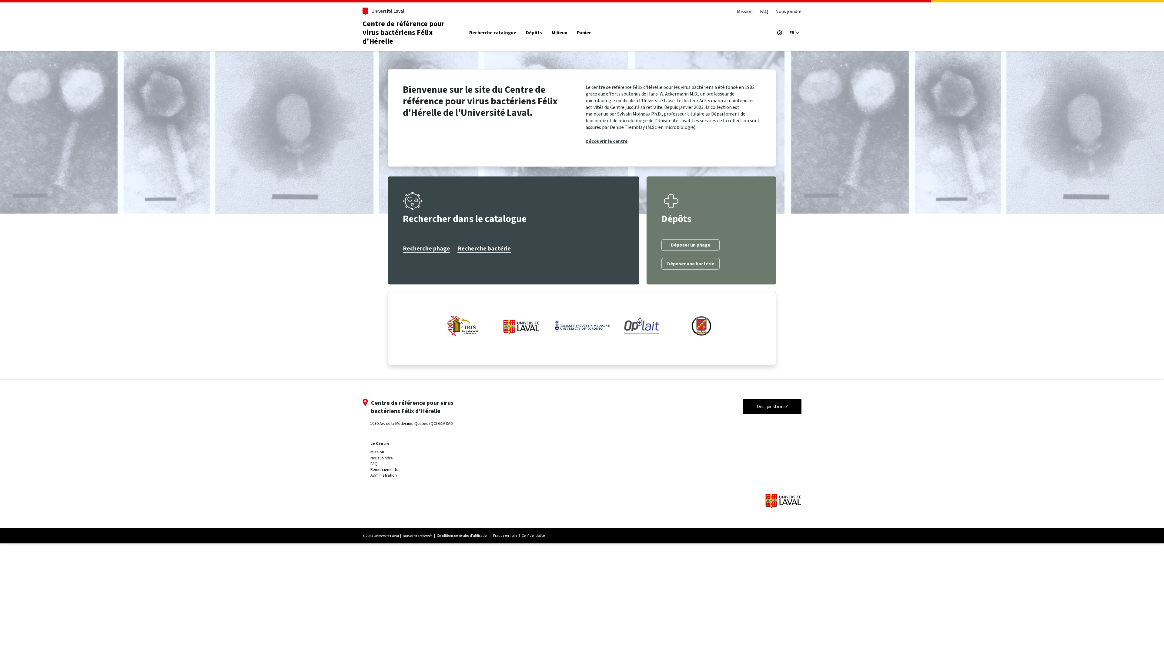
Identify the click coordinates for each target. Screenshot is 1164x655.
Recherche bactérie (484, 248)
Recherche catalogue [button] (492, 33)
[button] (794, 32)
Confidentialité (533, 535)
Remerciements (384, 469)
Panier (584, 33)
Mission (745, 11)
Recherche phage (426, 248)
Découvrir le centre (606, 141)
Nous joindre (788, 11)
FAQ (764, 11)
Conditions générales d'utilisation (463, 535)
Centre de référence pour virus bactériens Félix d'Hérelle (403, 32)
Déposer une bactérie (690, 263)
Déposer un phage (690, 245)
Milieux (559, 33)
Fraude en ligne (505, 535)
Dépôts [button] (534, 33)
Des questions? (772, 406)
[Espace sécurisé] (779, 32)
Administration (383, 475)
